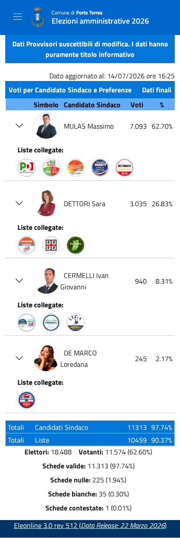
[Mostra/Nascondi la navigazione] (17, 16)
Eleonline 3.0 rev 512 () (90, 525)
